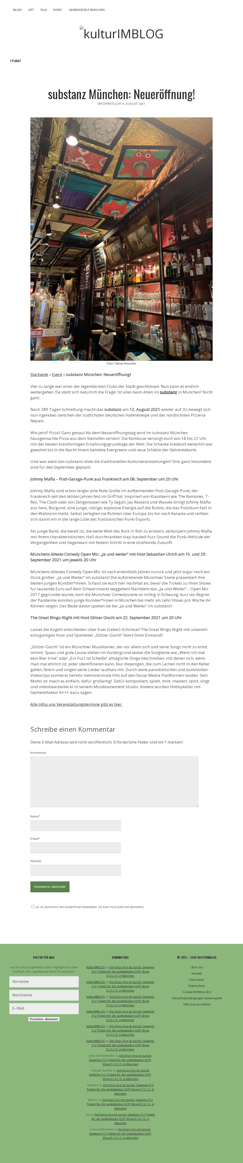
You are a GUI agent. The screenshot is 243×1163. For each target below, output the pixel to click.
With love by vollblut (196, 1004)
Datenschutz (196, 986)
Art (31, 10)
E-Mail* (35, 839)
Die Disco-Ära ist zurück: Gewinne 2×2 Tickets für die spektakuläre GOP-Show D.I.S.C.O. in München (123, 971)
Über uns (197, 967)
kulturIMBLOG (95, 967)
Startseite (39, 374)
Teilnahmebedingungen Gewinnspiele (197, 998)
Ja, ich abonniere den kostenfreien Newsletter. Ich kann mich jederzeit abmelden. (90, 907)
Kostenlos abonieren (44, 1019)
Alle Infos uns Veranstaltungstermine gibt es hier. (76, 704)
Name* (35, 816)
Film (44, 10)
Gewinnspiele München (87, 10)
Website (35, 861)
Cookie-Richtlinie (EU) (197, 992)
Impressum (196, 980)
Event (57, 10)
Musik (17, 10)
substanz (168, 392)
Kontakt (197, 973)
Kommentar (38, 753)
